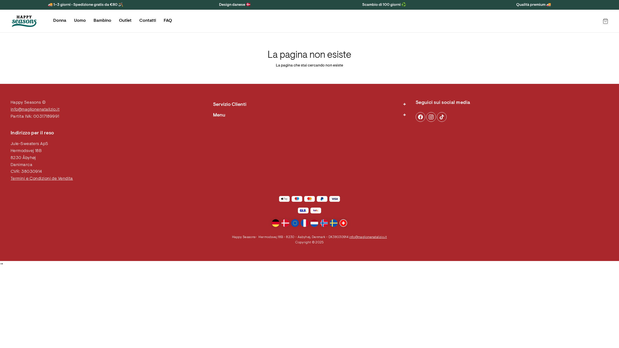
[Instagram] (420, 117)
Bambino (102, 21)
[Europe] (295, 223)
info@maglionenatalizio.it (35, 110)
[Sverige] (334, 223)
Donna (59, 21)
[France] (305, 223)
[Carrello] (605, 21)
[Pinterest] (431, 117)
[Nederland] (314, 223)
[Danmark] (285, 223)
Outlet (125, 21)
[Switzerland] (343, 223)
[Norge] (324, 223)
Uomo (80, 21)
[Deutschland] (276, 223)
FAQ (168, 21)
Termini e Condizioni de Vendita (42, 179)
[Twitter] (441, 117)
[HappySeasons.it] (24, 21)
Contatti (147, 21)
